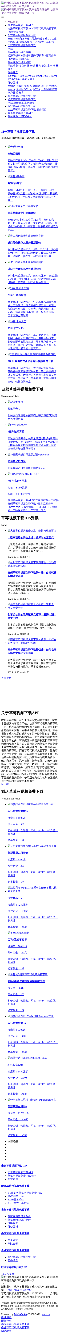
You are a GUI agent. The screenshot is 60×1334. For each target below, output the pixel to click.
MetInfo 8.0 (20, 1314)
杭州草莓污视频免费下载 (18, 131)
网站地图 (6, 1330)
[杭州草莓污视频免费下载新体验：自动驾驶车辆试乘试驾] (33, 565)
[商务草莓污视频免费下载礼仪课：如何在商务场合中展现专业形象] (33, 642)
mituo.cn (46, 1314)
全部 (10, 38)
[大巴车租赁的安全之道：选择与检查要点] (32, 530)
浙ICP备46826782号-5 (20, 1290)
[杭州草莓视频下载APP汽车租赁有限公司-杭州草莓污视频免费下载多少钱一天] (30, 8)
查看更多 (6, 678)
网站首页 (13, 21)
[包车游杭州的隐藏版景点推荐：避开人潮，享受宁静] (33, 607)
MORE (5, 784)
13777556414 (8, 1274)
